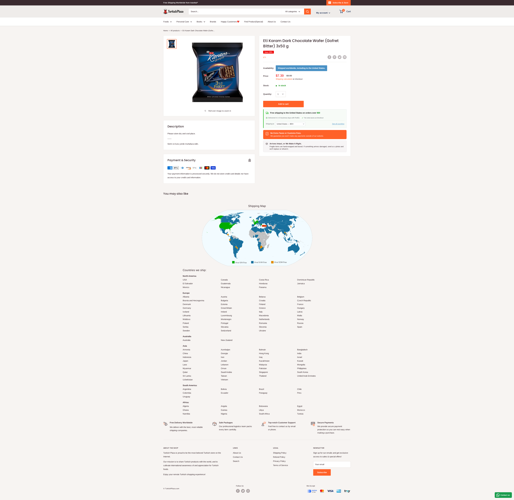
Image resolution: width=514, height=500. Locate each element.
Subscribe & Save (340, 3)
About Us (272, 21)
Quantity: (267, 94)
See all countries (338, 124)
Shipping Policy (279, 453)
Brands (213, 21)
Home (165, 31)
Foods (166, 21)
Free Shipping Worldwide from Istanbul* (180, 3)
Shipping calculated (284, 79)
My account (322, 13)
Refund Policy (279, 457)
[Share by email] (345, 57)
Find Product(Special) (253, 21)
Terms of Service (280, 465)
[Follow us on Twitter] (243, 491)
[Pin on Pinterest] (334, 57)
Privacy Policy (279, 461)
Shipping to (270, 124)
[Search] (307, 11)
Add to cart (283, 104)
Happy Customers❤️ (230, 21)
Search (236, 461)
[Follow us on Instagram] (248, 491)
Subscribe (322, 472)
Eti (264, 57)
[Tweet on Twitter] (339, 57)
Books (199, 21)
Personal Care (182, 21)
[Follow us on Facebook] (238, 491)
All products (175, 31)
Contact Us (285, 21)
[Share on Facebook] (329, 57)
